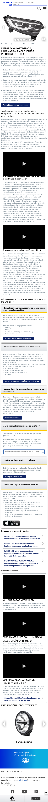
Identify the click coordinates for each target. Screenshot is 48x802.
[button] (24, 164)
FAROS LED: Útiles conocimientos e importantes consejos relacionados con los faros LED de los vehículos (21, 553)
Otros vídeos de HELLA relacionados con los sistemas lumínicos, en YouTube (22, 699)
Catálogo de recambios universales (18, 338)
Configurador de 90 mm (14, 477)
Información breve (12, 418)
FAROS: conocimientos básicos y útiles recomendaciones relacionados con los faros (22, 537)
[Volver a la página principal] (7, 5)
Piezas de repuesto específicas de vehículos (21, 381)
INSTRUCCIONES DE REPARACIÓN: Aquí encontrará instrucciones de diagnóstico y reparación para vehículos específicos (21, 563)
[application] (24, 164)
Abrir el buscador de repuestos (15, 105)
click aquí (23, 780)
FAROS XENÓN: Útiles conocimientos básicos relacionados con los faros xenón (21, 544)
